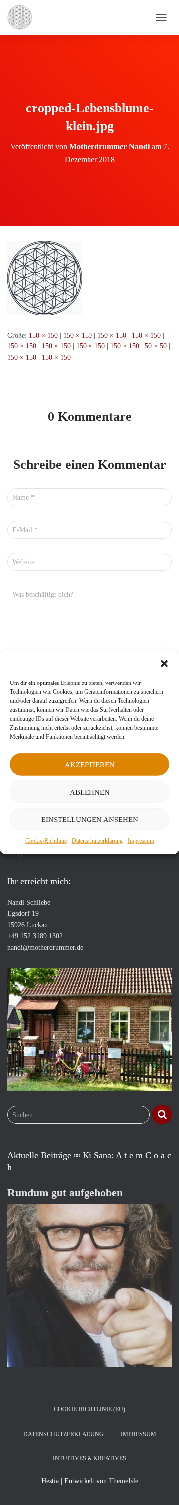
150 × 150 (43, 335)
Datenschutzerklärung (97, 840)
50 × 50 (156, 346)
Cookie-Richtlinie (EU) (89, 1409)
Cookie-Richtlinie (46, 840)
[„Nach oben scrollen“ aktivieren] (159, 1485)
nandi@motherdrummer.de (45, 947)
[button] (164, 664)
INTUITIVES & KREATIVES (89, 1458)
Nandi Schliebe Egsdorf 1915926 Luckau (28, 914)
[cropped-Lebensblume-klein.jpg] (44, 277)
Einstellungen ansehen (89, 819)
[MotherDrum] (23, 17)
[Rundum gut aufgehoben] (89, 1285)
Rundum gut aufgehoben (65, 1192)
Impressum (141, 840)
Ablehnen (90, 792)
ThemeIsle (123, 1481)
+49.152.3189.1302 (35, 936)
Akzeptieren (90, 764)
